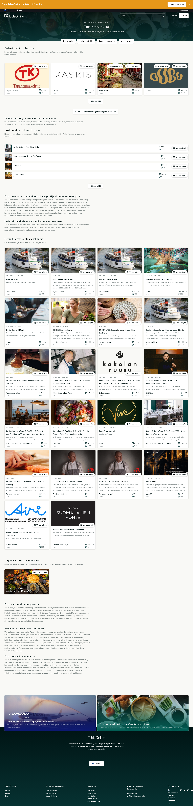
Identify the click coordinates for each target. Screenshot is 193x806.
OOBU (148, 91)
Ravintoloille (184, 10)
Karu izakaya (57, 444)
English (8, 793)
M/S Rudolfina (11, 292)
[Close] (189, 4)
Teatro (148, 292)
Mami (8, 342)
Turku (8, 93)
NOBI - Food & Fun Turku (62, 393)
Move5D (149, 494)
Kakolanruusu (104, 393)
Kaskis (55, 91)
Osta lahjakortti (177, 4)
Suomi (7, 791)
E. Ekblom (17, 165)
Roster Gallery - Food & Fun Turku (26, 147)
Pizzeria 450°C (19, 174)
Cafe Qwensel (104, 91)
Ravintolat (88, 22)
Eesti (7, 796)
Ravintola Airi (11, 545)
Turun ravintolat (102, 22)
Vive (101, 444)
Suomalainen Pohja (60, 545)
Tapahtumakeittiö (13, 91)
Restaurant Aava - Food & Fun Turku (27, 156)
